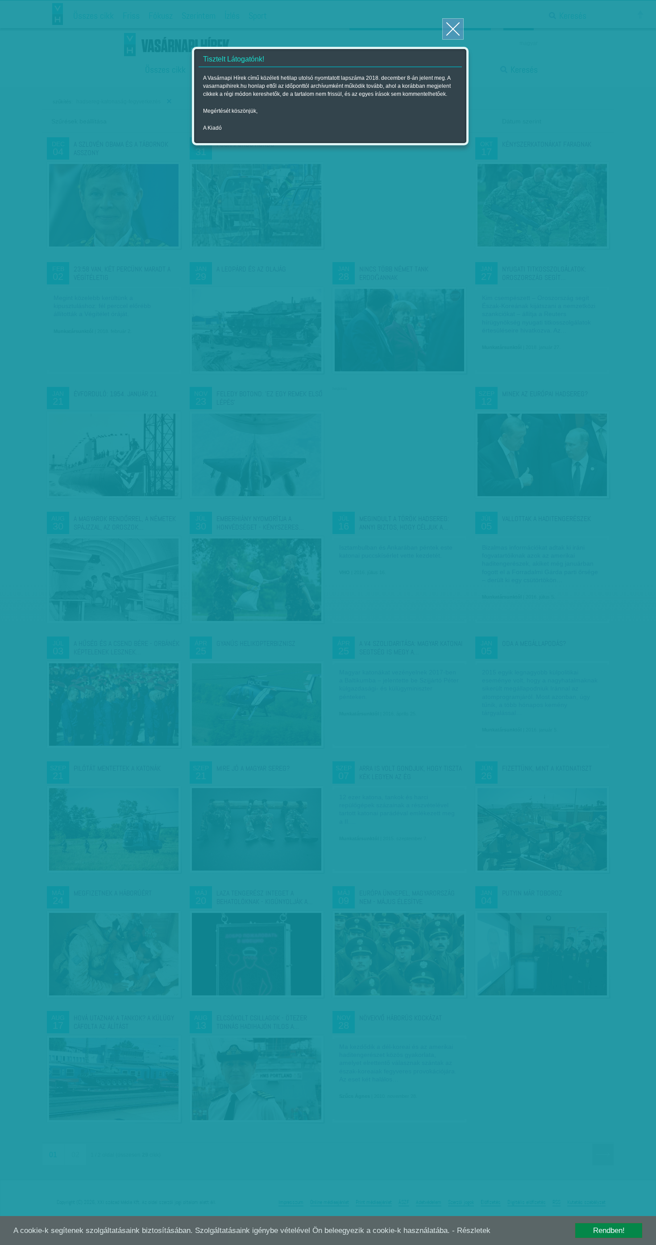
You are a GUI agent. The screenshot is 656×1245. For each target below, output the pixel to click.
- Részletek (471, 1230)
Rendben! (609, 1230)
